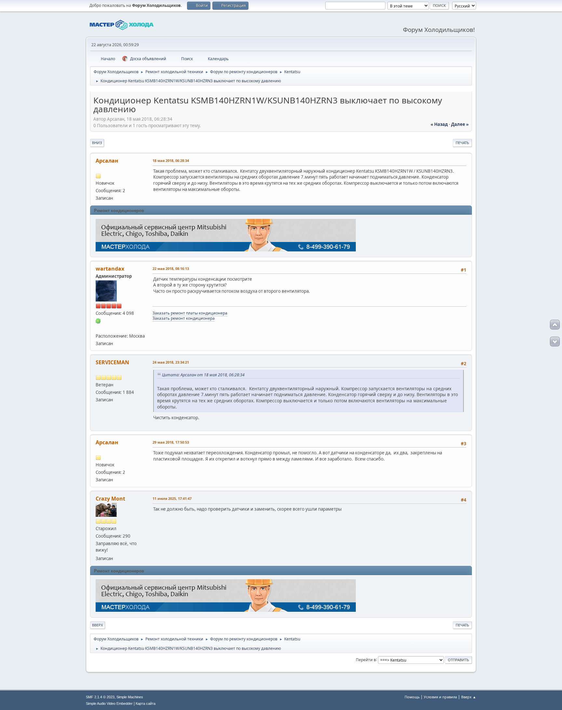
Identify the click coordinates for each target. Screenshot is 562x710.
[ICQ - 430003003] (98, 321)
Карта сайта (145, 703)
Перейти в (366, 659)
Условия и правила (440, 696)
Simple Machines (129, 697)
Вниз (97, 142)
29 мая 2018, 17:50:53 (171, 442)
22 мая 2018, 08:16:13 (171, 268)
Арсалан (107, 160)
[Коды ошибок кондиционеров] (98, 328)
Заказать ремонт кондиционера (184, 318)
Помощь (412, 696)
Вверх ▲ (468, 696)
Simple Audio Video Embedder (109, 703)
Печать (462, 142)
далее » (460, 124)
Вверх (97, 625)
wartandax (110, 268)
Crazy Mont (110, 498)
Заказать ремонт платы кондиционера (190, 313)
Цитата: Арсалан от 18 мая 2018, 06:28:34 (203, 375)
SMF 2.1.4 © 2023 (100, 697)
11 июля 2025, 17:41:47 (172, 498)
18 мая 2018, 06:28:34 (171, 160)
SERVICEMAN (112, 362)
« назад (439, 124)
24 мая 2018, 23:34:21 (171, 362)
